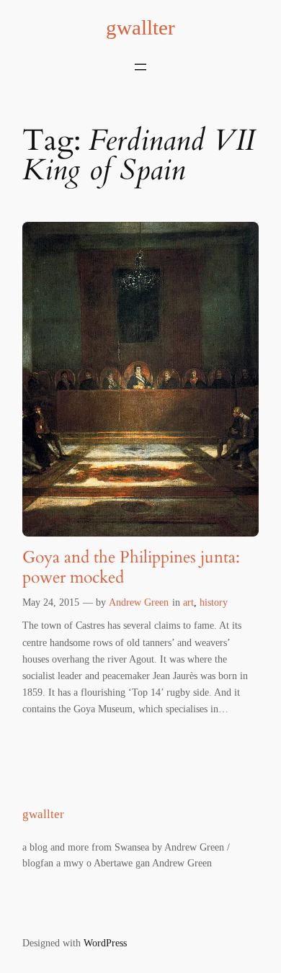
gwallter (140, 27)
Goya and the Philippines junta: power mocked (131, 567)
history (214, 602)
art (188, 602)
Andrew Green (139, 602)
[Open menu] (140, 67)
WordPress (105, 943)
